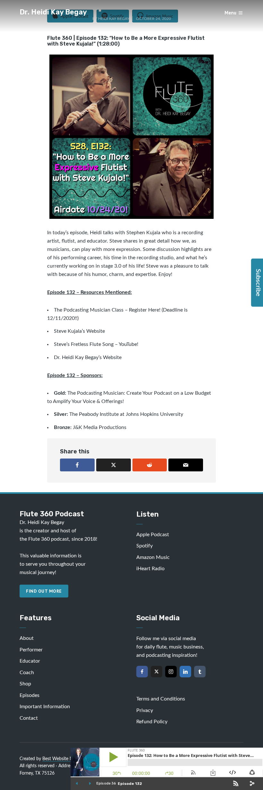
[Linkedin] (185, 671)
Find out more (44, 591)
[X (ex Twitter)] (156, 671)
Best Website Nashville (64, 759)
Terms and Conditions (160, 698)
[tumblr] (200, 671)
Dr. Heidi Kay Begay (53, 12)
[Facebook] (142, 671)
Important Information (45, 706)
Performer (31, 649)
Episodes (29, 695)
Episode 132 (130, 783)
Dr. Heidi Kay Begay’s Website (88, 357)
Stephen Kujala (143, 232)
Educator (30, 661)
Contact (29, 718)
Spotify (144, 545)
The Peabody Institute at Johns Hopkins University (126, 414)
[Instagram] (171, 671)
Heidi (96, 232)
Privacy (144, 710)
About (27, 638)
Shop (25, 683)
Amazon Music (153, 557)
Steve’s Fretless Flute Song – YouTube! (97, 344)
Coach (27, 672)
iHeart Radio (150, 568)
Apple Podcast (152, 534)
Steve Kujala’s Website (79, 331)
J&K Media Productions (99, 427)
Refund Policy (151, 721)
